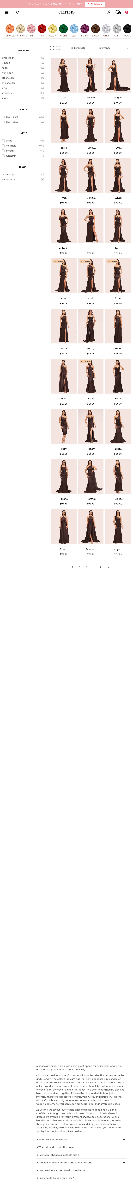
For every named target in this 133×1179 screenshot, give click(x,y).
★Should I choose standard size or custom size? (65, 1162)
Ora (64, 97)
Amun (63, 298)
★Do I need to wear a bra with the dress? (60, 1170)
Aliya (118, 198)
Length (23, 167)
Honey (91, 448)
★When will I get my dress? (52, 1139)
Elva (118, 147)
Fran (63, 499)
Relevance (105, 48)
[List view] (58, 48)
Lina (91, 248)
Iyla (64, 198)
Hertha (91, 499)
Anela (90, 298)
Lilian (118, 448)
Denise (91, 198)
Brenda (64, 549)
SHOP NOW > (95, 4)
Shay (118, 398)
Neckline (23, 50)
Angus (118, 97)
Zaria (118, 348)
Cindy (90, 147)
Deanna (91, 549)
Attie (118, 298)
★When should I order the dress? (56, 1147)
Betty (90, 348)
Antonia (63, 248)
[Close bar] (131, 2)
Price (23, 109)
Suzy (91, 398)
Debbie (64, 398)
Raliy (63, 448)
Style (23, 133)
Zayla (63, 147)
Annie (63, 348)
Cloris (118, 499)
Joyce (117, 549)
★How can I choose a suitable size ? (57, 1155)
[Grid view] (52, 48)
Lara (117, 248)
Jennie (91, 97)
